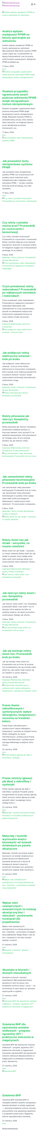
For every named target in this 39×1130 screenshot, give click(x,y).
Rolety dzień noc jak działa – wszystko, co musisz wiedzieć (16, 543)
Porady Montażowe (10, 260)
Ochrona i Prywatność (26, 257)
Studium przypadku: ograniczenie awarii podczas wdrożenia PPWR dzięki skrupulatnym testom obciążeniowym (19, 98)
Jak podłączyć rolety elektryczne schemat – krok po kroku (17, 356)
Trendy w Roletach (10, 514)
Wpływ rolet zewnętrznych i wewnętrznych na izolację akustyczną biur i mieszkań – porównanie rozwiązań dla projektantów (19, 912)
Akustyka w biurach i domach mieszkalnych (16, 971)
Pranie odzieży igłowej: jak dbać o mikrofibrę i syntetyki (17, 781)
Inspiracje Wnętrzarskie (11, 324)
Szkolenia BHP (11, 1095)
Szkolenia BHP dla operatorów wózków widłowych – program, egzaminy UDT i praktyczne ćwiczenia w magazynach (18, 1032)
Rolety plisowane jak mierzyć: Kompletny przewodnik (15, 419)
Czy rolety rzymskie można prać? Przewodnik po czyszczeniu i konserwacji (18, 227)
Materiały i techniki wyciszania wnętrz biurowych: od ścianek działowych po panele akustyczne (16, 842)
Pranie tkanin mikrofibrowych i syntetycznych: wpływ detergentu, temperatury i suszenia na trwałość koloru (19, 713)
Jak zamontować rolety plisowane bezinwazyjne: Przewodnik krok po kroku (19, 480)
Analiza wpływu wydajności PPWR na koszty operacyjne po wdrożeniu (16, 36)
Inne (4, 69)
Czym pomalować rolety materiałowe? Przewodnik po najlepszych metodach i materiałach (19, 291)
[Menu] (33, 4)
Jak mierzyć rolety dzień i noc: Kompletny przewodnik (18, 596)
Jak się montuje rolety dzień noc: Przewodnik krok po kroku (17, 654)
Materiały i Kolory (9, 257)
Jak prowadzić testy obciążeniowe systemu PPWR (17, 164)
